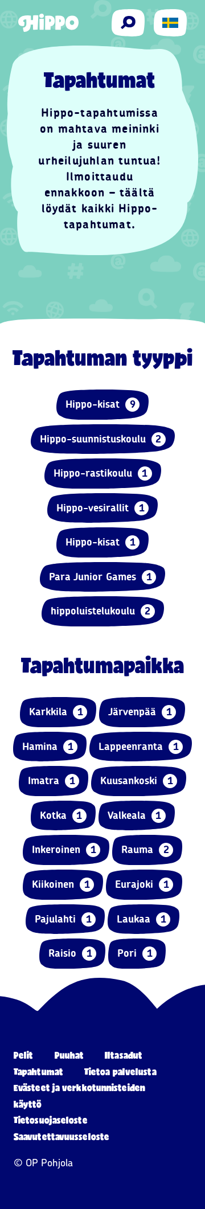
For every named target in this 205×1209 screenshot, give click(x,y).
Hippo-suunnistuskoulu (101, 439)
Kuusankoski (136, 781)
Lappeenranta (139, 746)
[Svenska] (170, 22)
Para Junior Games (100, 577)
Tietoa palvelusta (120, 1071)
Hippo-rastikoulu (101, 473)
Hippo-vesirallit (100, 508)
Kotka (61, 815)
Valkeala (135, 815)
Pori (135, 953)
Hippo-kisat (100, 404)
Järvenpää (140, 712)
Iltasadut (123, 1055)
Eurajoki (142, 884)
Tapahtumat (38, 1071)
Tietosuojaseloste (51, 1119)
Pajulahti (63, 919)
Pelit (24, 1055)
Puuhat (69, 1055)
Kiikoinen (61, 884)
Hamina (47, 746)
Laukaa (141, 919)
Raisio (70, 953)
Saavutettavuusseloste (61, 1136)
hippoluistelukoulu (101, 611)
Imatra (51, 781)
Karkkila (56, 712)
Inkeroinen (64, 849)
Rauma (145, 849)
